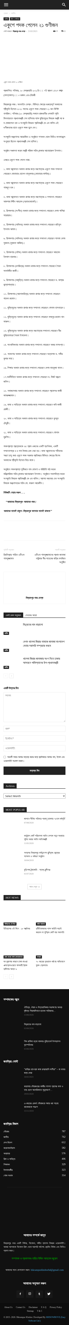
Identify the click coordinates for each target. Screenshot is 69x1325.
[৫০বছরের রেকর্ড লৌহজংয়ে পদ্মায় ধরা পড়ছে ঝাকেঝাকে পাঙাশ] (12, 1108)
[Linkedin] (50, 39)
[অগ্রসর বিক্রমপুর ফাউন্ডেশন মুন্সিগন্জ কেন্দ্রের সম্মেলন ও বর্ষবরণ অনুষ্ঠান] (12, 857)
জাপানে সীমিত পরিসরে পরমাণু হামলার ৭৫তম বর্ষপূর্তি (44, 818)
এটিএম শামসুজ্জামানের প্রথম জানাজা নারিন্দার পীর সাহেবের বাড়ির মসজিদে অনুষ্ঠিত (49, 558)
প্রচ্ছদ (6, 13)
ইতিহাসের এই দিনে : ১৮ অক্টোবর (17, 928)
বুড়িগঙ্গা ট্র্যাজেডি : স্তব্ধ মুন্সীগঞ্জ (37, 869)
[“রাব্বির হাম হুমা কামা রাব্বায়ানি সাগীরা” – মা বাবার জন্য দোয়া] (12, 1074)
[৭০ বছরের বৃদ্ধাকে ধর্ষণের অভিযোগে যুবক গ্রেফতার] (51, 948)
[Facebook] (18, 39)
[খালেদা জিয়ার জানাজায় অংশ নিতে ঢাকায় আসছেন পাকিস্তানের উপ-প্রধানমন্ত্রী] (12, 663)
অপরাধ (39, 957)
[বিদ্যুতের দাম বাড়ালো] (12, 629)
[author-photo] (34, 592)
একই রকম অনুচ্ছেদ (13, 615)
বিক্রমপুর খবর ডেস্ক (19, 31)
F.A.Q (43, 1307)
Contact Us (20, 1307)
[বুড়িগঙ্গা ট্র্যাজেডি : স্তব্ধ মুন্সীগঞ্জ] (12, 874)
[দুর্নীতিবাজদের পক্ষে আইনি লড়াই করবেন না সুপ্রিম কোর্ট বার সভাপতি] (51, 915)
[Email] (58, 39)
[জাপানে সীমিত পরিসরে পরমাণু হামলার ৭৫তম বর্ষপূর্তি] (12, 823)
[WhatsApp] (42, 39)
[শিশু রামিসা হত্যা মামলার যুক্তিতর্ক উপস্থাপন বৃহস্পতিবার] (12, 1046)
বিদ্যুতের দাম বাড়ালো (33, 624)
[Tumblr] (39, 1294)
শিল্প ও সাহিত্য (15, 19)
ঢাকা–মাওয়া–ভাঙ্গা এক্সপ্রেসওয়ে (13, 957)
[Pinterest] (34, 39)
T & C (39, 1311)
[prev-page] (6, 676)
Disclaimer (33, 1307)
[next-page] (11, 676)
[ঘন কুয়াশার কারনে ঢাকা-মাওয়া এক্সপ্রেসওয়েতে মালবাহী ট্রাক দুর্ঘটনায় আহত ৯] (18, 948)
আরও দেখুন (33, 886)
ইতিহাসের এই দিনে (10, 924)
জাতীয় (13, 13)
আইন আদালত (41, 924)
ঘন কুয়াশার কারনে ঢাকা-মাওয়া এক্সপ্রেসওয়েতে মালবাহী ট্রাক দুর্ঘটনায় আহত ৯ (15, 965)
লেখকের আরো (31, 615)
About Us (8, 1307)
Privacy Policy (56, 1307)
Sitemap (30, 1311)
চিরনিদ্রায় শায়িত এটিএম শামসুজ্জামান (14, 556)
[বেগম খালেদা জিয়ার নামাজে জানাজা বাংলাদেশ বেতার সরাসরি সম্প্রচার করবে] (12, 646)
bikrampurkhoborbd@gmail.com (47, 1270)
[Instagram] (29, 1294)
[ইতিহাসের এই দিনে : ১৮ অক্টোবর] (18, 915)
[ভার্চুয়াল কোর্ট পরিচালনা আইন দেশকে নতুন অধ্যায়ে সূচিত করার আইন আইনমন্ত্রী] (12, 840)
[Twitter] (26, 39)
